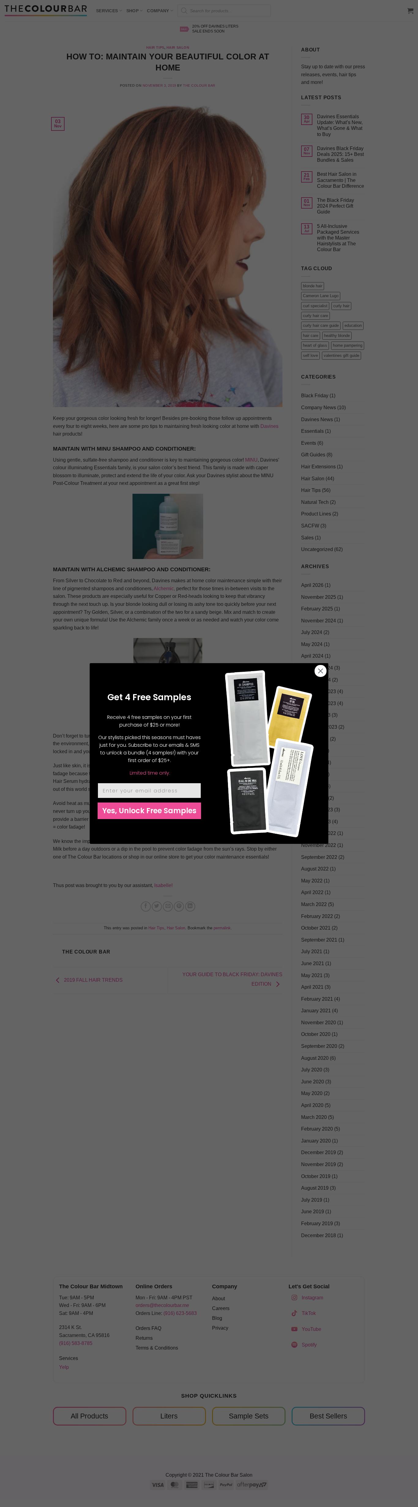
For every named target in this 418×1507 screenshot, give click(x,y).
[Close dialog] (320, 671)
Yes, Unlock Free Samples (149, 811)
